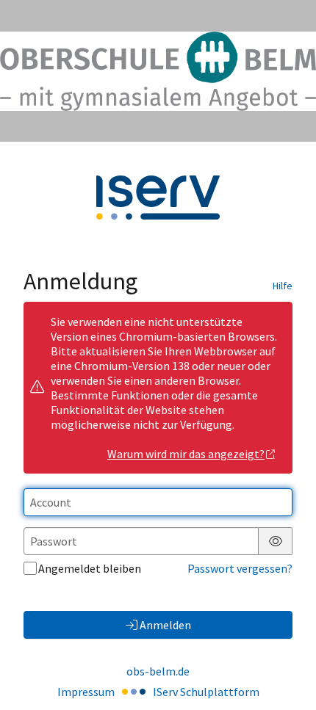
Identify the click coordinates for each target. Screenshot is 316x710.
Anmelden (165, 624)
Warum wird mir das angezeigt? (186, 453)
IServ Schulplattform (206, 691)
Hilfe (282, 285)
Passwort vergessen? (239, 568)
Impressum (86, 691)
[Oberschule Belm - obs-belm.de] (158, 71)
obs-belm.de (158, 671)
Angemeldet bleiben (89, 568)
